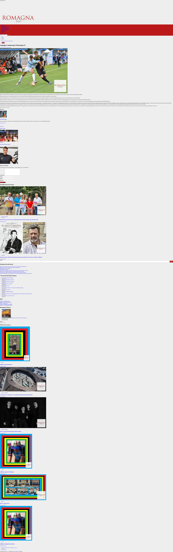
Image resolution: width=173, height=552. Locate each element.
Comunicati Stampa (3, 47)
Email (1, 178)
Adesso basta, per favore (4, 269)
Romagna (3, 42)
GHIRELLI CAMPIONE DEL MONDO (8, 279)
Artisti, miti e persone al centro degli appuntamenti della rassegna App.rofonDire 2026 (19, 219)
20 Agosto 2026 (2, 545)
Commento (2, 175)
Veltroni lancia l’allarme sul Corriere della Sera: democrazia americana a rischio (14, 270)
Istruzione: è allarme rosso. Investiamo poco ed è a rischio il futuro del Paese (13, 266)
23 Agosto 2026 (2, 366)
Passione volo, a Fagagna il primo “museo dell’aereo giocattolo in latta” (12, 271)
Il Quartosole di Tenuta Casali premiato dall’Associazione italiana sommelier (13, 272)
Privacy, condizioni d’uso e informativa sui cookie (9, 547)
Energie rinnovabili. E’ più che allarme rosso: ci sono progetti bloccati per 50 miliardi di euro (16, 273)
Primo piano (4, 26)
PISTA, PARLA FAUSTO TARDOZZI (7, 277)
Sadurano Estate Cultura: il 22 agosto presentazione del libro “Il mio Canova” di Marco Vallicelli (21, 257)
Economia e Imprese (5, 29)
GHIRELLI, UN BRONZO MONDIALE (8, 281)
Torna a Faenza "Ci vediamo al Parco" (8, 295)
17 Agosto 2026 (2, 221)
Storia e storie (4, 30)
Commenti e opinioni (5, 27)
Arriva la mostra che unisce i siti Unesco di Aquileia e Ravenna (12, 287)
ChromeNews (16, 551)
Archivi (1, 321)
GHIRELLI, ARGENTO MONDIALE (7, 291)
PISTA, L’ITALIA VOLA (5, 285)
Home (3, 25)
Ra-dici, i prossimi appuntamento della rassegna (10, 431)
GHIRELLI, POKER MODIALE (5, 301)
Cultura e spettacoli (5, 28)
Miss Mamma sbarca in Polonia (5, 268)
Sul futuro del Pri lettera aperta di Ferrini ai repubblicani (10, 267)
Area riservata (4, 549)
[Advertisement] (86, 7)
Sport (3, 32)
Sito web (1, 180)
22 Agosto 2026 (2, 473)
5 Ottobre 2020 (8, 47)
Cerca (1, 260)
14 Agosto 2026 (2, 259)
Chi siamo (3, 31)
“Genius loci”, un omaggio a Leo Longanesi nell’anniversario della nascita (16, 394)
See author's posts (3, 122)
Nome (1, 176)
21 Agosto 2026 (2, 505)
